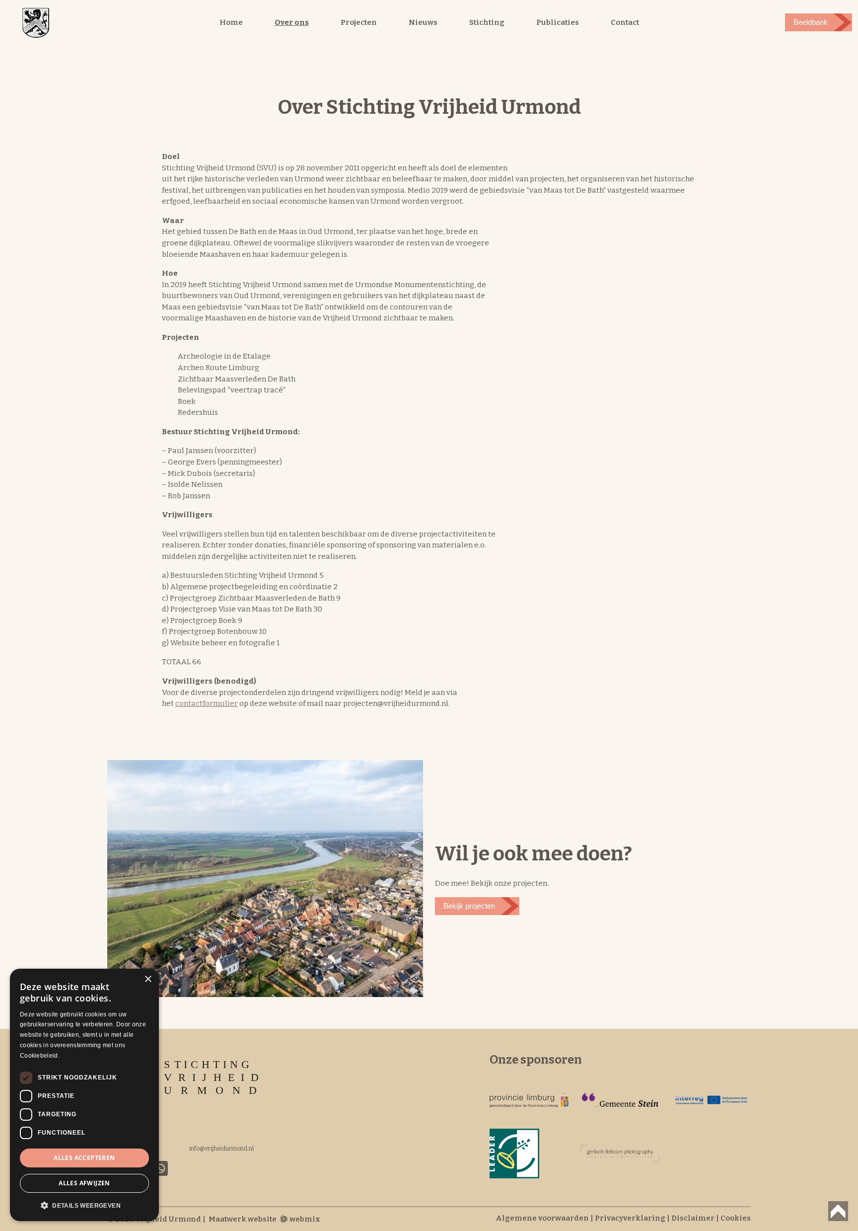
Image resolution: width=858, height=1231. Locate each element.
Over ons (292, 22)
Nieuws (423, 22)
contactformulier (206, 703)
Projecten (359, 22)
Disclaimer (693, 1218)
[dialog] (84, 1095)
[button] (84, 1205)
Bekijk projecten (469, 906)
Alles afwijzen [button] (84, 1183)
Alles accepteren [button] (84, 1158)
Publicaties (557, 22)
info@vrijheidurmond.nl (221, 1148)
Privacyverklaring (630, 1218)
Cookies (735, 1218)
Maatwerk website (243, 1219)
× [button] (147, 979)
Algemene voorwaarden (542, 1218)
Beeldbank (810, 22)
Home (231, 22)
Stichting (486, 22)
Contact (625, 22)
